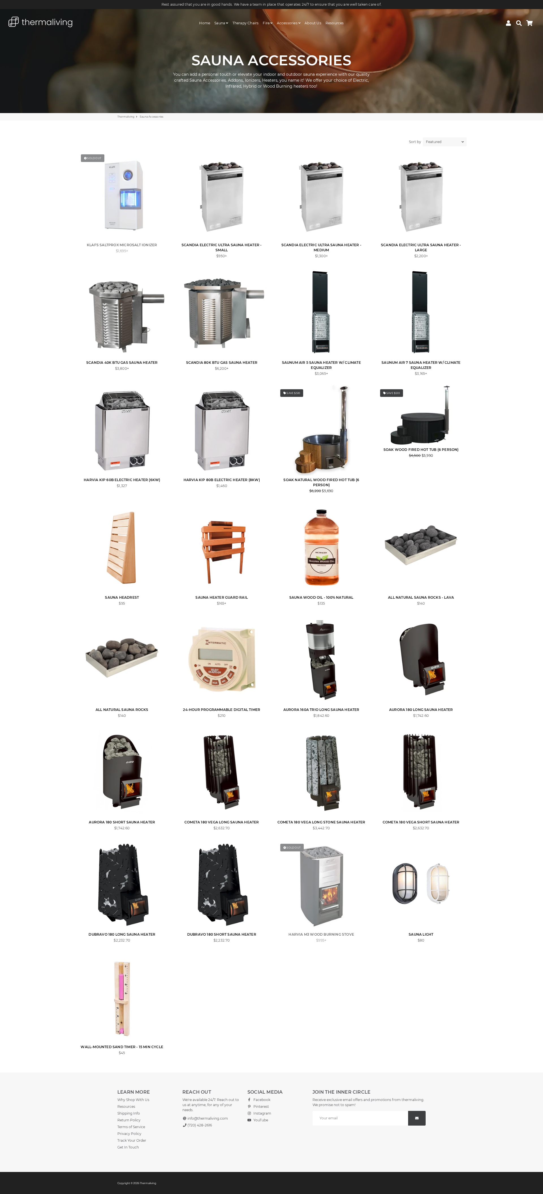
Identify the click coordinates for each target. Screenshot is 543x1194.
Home (204, 23)
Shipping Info (128, 1113)
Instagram (262, 1113)
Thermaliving (125, 116)
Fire (266, 23)
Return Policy (129, 1120)
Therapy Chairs (245, 23)
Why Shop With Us (133, 1100)
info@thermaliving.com (207, 1118)
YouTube (260, 1120)
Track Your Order (131, 1140)
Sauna (220, 23)
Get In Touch (128, 1147)
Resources (335, 23)
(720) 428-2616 (199, 1125)
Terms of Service (131, 1127)
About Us (313, 23)
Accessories (287, 23)
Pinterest (261, 1106)
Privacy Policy (129, 1134)
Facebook (261, 1100)
